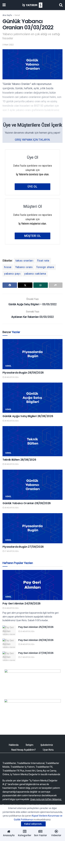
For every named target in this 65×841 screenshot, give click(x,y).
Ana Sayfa (7, 15)
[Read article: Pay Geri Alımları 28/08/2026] (9, 643)
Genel (17, 15)
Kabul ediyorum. (33, 824)
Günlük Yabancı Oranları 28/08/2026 (26, 503)
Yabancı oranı (24, 267)
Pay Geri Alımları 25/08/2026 (36, 627)
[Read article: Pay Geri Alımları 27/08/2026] (9, 656)
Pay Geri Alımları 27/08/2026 (36, 653)
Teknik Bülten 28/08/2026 (19, 460)
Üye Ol (32, 186)
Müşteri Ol (32, 235)
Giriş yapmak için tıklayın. (32, 139)
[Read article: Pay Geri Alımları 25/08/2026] (9, 630)
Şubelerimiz (46, 745)
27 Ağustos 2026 (11, 551)
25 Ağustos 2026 (27, 631)
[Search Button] (60, 5)
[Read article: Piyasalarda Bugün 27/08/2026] (32, 528)
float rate (43, 260)
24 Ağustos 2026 (11, 608)
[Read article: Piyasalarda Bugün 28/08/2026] (32, 354)
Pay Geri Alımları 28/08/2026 (36, 640)
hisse (8, 267)
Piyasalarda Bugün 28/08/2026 (23, 373)
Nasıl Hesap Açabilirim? (23, 749)
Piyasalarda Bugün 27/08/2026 (23, 547)
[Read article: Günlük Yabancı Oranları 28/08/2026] (32, 485)
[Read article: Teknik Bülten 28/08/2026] (32, 441)
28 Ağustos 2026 (11, 377)
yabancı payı (12, 273)
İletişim (29, 745)
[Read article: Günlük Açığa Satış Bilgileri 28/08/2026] (32, 398)
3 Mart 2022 (8, 44)
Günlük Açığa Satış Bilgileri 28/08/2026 (27, 416)
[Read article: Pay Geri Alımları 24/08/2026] (32, 585)
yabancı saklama (35, 273)
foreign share (45, 267)
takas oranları (24, 260)
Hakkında (13, 745)
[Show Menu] (4, 5)
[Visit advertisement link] (32, 681)
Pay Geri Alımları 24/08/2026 (21, 603)
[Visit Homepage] (32, 5)
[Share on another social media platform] (55, 285)
